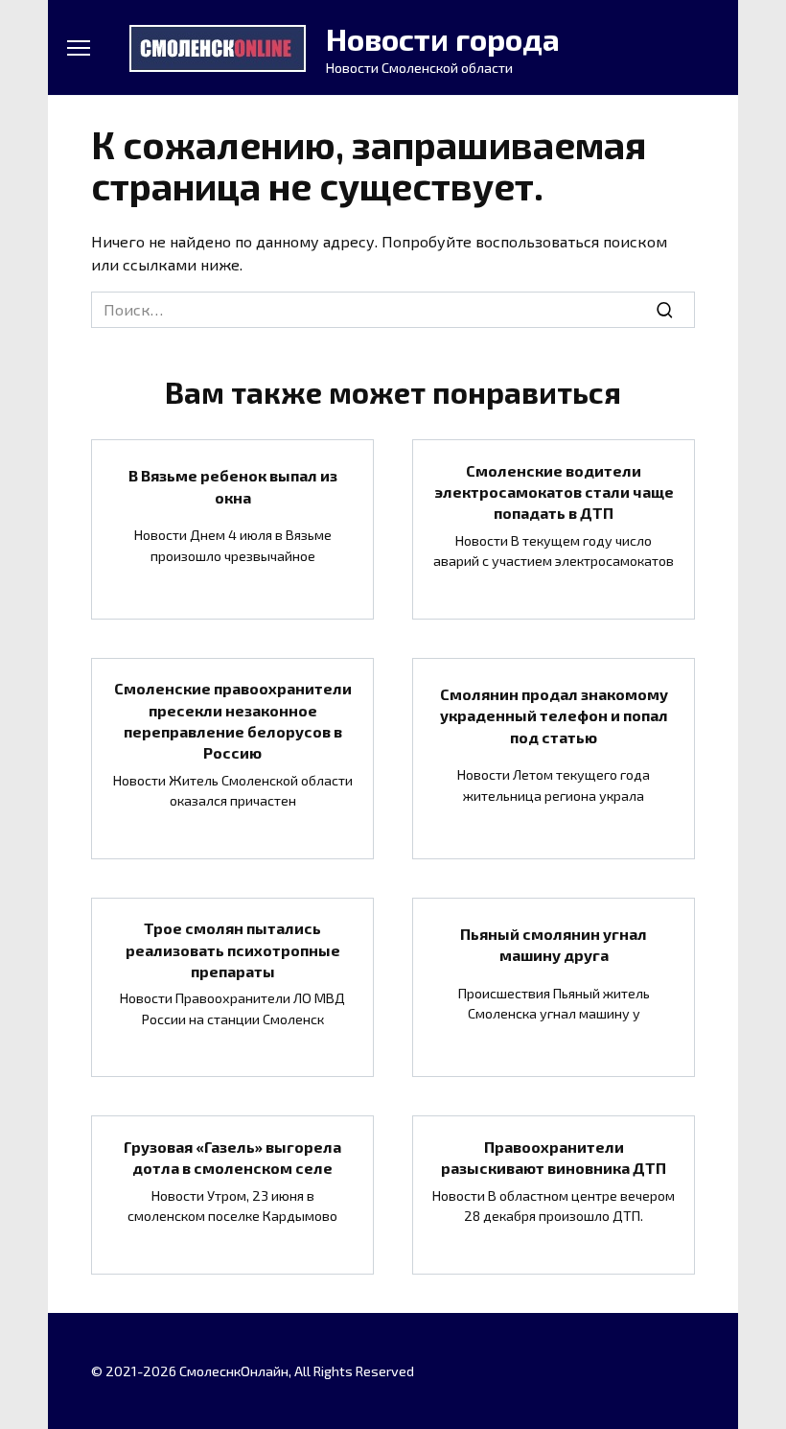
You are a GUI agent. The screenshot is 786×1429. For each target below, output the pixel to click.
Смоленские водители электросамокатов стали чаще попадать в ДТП (554, 491)
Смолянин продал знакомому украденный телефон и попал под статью (554, 714)
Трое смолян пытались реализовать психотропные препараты (233, 949)
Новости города (443, 38)
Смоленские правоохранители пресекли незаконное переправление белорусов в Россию (233, 720)
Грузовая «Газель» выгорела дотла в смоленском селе (232, 1156)
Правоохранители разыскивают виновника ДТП (553, 1156)
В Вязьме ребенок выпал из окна (232, 485)
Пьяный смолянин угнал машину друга (553, 943)
